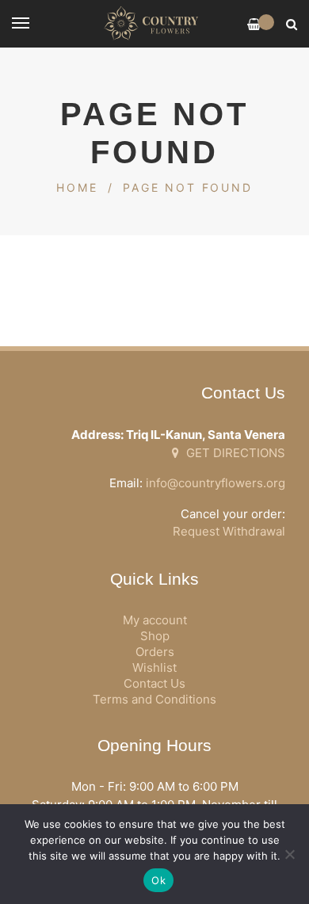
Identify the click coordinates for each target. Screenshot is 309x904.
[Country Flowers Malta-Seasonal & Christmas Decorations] (154, 24)
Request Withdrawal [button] (229, 531)
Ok (158, 880)
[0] (254, 24)
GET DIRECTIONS (234, 452)
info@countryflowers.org (215, 482)
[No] (289, 854)
